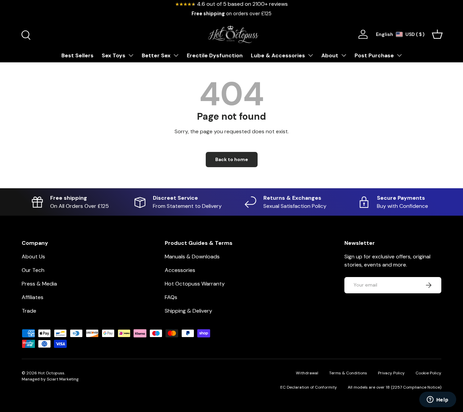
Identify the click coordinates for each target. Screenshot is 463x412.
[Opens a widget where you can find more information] (437, 400)
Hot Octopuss (51, 373)
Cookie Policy (428, 373)
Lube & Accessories (278, 55)
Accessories (180, 270)
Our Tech (33, 270)
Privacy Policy (391, 373)
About (329, 55)
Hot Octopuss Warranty (195, 283)
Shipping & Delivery (188, 310)
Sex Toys (113, 55)
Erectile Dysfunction (215, 55)
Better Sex (156, 55)
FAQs (171, 297)
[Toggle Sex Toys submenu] (131, 55)
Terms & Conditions (348, 373)
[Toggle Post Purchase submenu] (399, 55)
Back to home (231, 159)
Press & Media (39, 283)
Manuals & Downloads (192, 256)
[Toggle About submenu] (344, 55)
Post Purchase (374, 55)
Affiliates (32, 297)
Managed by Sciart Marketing (50, 379)
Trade (29, 310)
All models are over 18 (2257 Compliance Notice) (394, 387)
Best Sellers (77, 55)
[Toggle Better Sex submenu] (176, 55)
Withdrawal (307, 373)
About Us (33, 256)
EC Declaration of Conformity (308, 387)
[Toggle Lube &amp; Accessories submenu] (310, 55)
